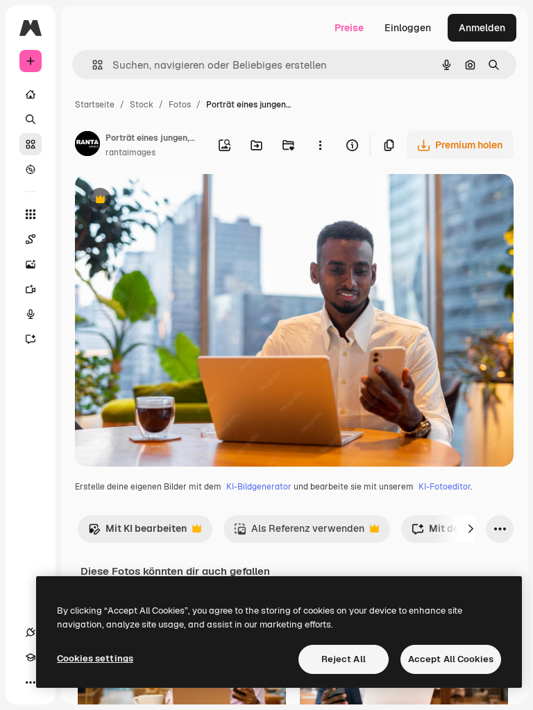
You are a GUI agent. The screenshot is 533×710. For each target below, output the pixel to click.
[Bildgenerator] (30, 264)
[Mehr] (30, 682)
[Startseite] (30, 94)
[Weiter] (470, 529)
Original (163, 200)
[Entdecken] (30, 169)
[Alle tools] (30, 214)
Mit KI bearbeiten (137, 532)
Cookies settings (95, 658)
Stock (141, 104)
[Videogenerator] (30, 289)
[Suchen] (30, 119)
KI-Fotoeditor (444, 486)
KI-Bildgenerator (258, 486)
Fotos (180, 104)
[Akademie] (30, 657)
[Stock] (30, 144)
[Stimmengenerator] (30, 314)
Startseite (95, 104)
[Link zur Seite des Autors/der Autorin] (87, 145)
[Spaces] (30, 239)
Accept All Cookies (450, 659)
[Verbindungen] (30, 632)
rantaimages (130, 152)
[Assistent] (30, 339)
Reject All (343, 659)
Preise (349, 27)
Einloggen (407, 27)
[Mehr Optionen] (320, 145)
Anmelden (482, 27)
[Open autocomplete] (92, 65)
